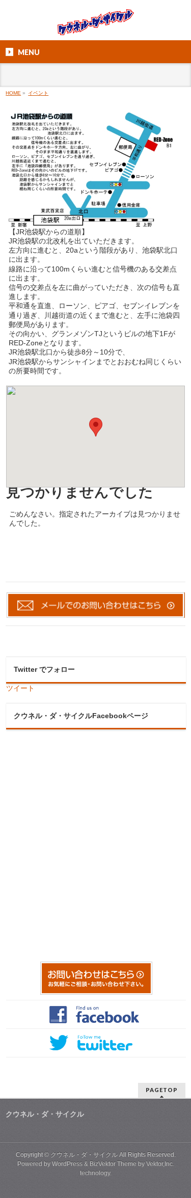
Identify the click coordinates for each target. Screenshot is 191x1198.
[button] (95, 427)
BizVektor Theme (113, 1163)
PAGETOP (162, 1089)
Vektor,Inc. (160, 1163)
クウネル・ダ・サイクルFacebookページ (81, 716)
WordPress (67, 1163)
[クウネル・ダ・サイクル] (96, 24)
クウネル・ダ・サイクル (84, 1154)
